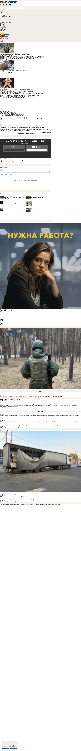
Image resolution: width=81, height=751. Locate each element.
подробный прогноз (3, 310)
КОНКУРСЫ (2, 15)
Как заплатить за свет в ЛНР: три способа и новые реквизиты (12, 92)
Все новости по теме (4, 55)
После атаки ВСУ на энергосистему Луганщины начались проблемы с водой (39, 392)
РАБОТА (7, 34)
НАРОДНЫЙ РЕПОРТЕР (5, 20)
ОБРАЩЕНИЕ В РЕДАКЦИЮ (5, 22)
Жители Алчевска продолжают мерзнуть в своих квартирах (11, 74)
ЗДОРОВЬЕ (2, 14)
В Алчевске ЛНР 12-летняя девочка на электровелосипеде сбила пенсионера (14, 392)
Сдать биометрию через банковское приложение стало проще (59, 404)
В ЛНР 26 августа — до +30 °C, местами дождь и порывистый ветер (52, 425)
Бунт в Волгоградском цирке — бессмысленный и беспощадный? (12, 496)
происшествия (25, 163)
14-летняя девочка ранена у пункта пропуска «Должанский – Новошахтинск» (38, 405)
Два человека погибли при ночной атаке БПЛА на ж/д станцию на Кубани (13, 501)
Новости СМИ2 (3, 214)
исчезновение (14, 163)
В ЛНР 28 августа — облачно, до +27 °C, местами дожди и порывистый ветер (51, 396)
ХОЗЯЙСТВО (2, 30)
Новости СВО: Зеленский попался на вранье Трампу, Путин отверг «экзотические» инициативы (45, 504)
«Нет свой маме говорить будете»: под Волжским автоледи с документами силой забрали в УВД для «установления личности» (21, 499)
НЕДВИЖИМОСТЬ (3, 21)
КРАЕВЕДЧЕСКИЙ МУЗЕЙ (5, 16)
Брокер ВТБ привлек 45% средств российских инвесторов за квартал (44, 415)
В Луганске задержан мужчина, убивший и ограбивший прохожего (12, 161)
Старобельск (7, 163)
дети (11, 163)
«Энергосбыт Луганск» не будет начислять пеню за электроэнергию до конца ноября (16, 91)
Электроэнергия (3, 77)
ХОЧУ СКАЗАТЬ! (3, 31)
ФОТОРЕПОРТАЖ (3, 29)
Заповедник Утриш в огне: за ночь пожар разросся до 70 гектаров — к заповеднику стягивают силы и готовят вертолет (20, 427)
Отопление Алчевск (4, 59)
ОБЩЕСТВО (2, 23)
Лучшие (6, 174)
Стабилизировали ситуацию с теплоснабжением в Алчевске (11, 76)
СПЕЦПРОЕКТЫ (3, 27)
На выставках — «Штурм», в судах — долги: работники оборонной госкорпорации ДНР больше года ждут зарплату (19, 396)
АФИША (1, 12)
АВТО (1, 11)
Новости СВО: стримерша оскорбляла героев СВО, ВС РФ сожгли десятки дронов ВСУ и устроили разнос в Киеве (22, 56)
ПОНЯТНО (9, 748)
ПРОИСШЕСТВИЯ (3, 25)
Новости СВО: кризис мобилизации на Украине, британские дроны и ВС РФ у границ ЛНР (17, 58)
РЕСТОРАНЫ (2, 26)
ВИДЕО (1, 13)
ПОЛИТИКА (2, 24)
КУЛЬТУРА (2, 17)
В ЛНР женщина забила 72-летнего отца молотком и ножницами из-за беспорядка (59, 421)
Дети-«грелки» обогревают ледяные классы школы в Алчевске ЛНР (13, 73)
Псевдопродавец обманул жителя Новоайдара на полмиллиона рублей (13, 430)
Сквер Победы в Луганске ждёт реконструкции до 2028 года (11, 399)
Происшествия (3, 111)
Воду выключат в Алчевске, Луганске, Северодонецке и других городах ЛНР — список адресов (16, 494)
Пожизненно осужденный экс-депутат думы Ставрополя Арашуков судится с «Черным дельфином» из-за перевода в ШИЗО (21, 425)
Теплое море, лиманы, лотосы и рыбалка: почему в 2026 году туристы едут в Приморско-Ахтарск (17, 415)
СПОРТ (1, 28)
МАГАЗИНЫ (6, 41)
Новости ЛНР (2, 163)
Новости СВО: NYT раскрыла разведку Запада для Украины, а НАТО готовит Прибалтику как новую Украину (21, 57)
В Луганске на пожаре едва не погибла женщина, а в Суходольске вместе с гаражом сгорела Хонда (19, 160)
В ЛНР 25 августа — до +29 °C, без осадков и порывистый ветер (55, 499)
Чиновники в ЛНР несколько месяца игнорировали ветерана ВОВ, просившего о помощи (15, 504)
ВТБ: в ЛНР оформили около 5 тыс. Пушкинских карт (60, 405)
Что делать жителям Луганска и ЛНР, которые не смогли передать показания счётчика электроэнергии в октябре (22, 93)
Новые (1, 174)
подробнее (10, 310)
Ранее (11, 174)
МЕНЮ (1, 10)
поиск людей (19, 163)
